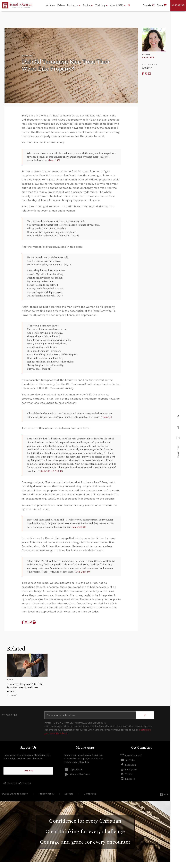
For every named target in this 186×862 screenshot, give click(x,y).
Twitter (129, 774)
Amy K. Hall (148, 57)
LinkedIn (130, 778)
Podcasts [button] (72, 5)
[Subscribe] (145, 715)
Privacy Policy (46, 793)
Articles (50, 5)
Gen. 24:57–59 (83, 572)
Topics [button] (86, 5)
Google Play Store (80, 774)
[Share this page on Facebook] (143, 73)
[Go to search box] (129, 5)
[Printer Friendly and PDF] (34, 622)
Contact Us (90, 793)
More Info (84, 762)
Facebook (130, 764)
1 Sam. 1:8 (106, 417)
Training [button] (100, 5)
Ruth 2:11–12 (47, 471)
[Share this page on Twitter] (146, 73)
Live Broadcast (133, 755)
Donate (28, 770)
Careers (69, 793)
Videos (61, 5)
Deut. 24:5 (54, 160)
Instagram (131, 769)
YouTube (130, 760)
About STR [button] (116, 5)
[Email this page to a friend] (149, 73)
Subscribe (178, 5)
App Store (76, 769)
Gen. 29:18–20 (78, 527)
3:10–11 (58, 471)
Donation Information (19, 783)
